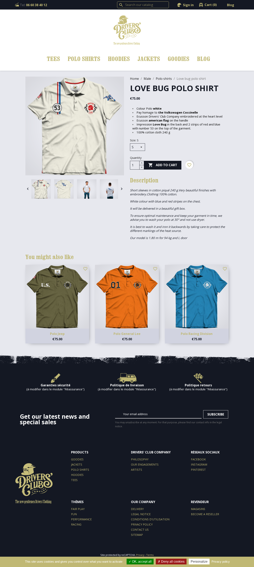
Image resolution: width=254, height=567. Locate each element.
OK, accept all (141, 561)
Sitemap (137, 535)
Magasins (198, 509)
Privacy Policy (142, 524)
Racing (76, 524)
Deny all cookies (172, 561)
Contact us (140, 529)
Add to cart (162, 165)
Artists (136, 470)
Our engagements (145, 464)
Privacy (140, 555)
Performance (81, 519)
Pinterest (198, 470)
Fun (74, 514)
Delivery (137, 509)
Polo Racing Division (197, 334)
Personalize (199, 561)
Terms (150, 555)
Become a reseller (205, 514)
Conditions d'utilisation (150, 519)
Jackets (149, 59)
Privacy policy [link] (221, 561)
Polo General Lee (127, 334)
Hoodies (119, 59)
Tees (53, 59)
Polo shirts (84, 59)
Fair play (78, 509)
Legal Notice (141, 514)
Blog (230, 5)
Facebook (198, 459)
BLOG (203, 59)
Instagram (199, 464)
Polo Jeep (57, 334)
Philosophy (139, 459)
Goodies (178, 59)
